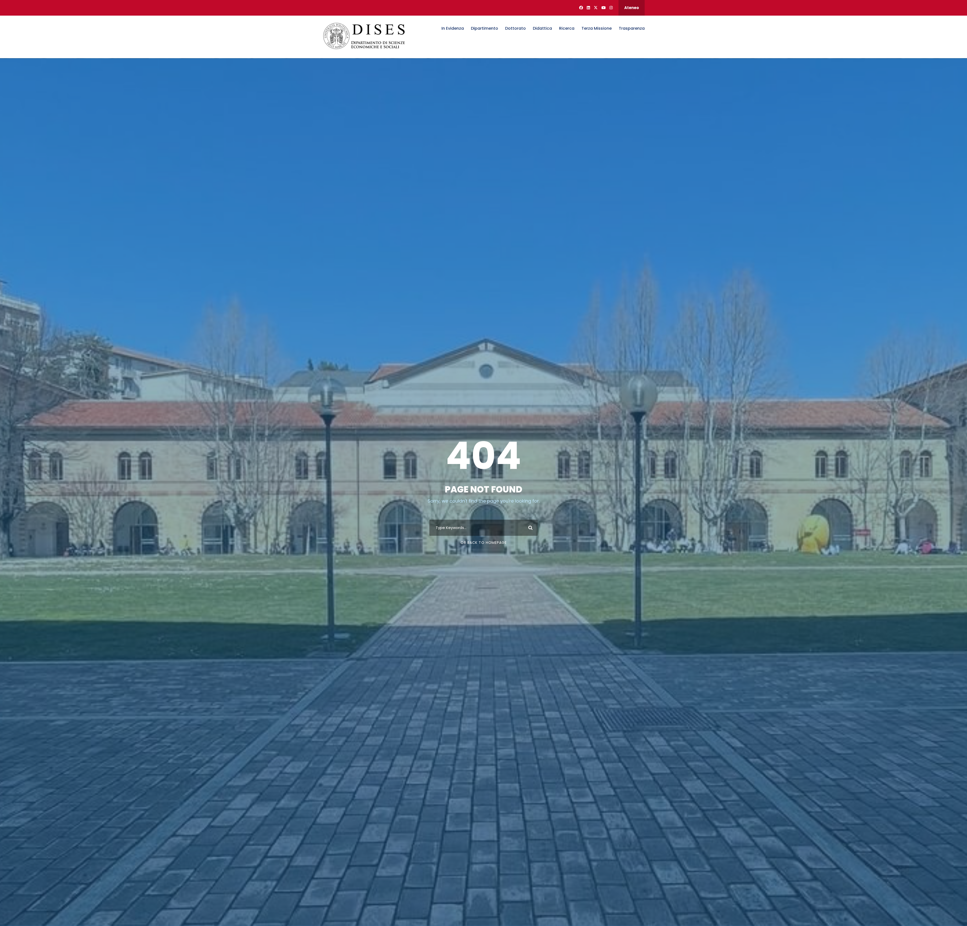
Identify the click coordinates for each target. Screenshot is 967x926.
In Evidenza (452, 28)
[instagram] (611, 7)
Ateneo (631, 7)
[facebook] (581, 7)
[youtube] (603, 7)
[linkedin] (588, 7)
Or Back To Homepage (484, 542)
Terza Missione (596, 28)
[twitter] (596, 7)
